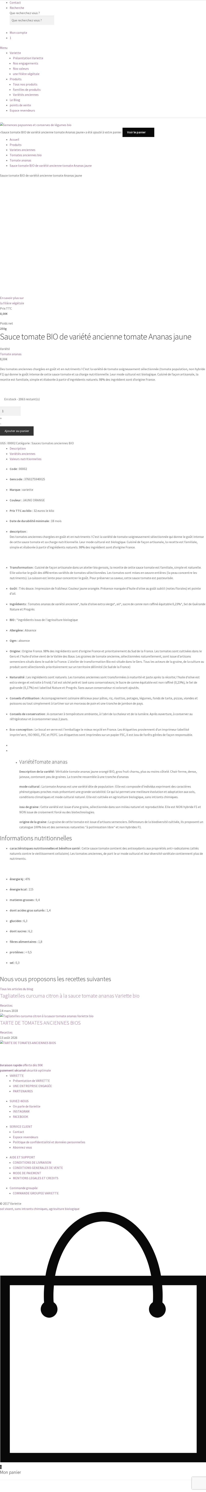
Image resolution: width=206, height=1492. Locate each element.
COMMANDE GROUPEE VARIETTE (36, 1193)
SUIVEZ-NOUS (19, 1101)
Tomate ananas (20, 160)
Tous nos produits (25, 84)
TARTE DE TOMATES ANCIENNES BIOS (40, 1023)
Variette (15, 53)
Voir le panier (136, 132)
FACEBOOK (20, 1117)
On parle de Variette (26, 1106)
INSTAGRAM (21, 1111)
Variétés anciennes (26, 95)
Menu (3, 48)
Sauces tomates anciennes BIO (53, 443)
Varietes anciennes (22, 150)
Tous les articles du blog (16, 989)
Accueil (14, 139)
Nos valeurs (21, 68)
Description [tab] (18, 448)
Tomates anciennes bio (26, 155)
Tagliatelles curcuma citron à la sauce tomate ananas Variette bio (69, 996)
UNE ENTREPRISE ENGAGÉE (32, 1086)
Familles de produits (27, 89)
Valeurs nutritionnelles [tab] (25, 459)
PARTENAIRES (23, 1091)
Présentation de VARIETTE (31, 1081)
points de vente (20, 105)
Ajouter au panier (17, 431)
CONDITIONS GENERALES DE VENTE (38, 1168)
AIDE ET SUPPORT (22, 1157)
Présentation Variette (28, 58)
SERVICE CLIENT (21, 1126)
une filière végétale (26, 74)
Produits (16, 79)
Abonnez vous (22, 1147)
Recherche (17, 8)
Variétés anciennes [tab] (22, 454)
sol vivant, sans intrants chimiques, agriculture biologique (39, 1209)
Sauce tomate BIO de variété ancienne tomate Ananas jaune (51, 165)
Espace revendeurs (22, 110)
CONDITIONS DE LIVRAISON (32, 1162)
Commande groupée (24, 1188)
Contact (15, 2)
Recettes (6, 1005)
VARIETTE (17, 1076)
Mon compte (18, 33)
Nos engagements (25, 63)
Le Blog (15, 100)
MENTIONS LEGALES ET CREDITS (35, 1178)
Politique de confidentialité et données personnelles (49, 1142)
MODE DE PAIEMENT (27, 1173)
